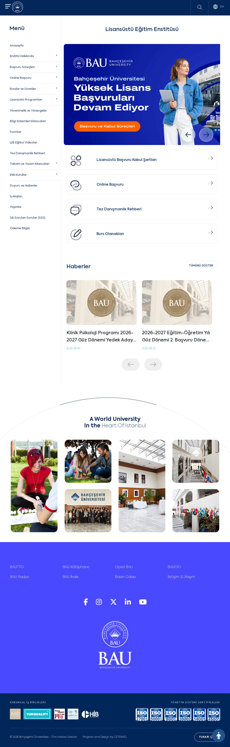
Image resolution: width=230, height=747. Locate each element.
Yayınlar (16, 207)
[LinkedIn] (128, 604)
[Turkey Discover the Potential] (37, 715)
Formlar (15, 132)
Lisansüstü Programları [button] (26, 99)
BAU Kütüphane (75, 567)
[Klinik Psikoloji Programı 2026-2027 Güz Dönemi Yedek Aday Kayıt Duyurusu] (101, 302)
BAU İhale (70, 577)
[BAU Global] (15, 715)
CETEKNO (120, 737)
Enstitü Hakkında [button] (22, 56)
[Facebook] (86, 604)
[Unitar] (73, 715)
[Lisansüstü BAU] (142, 94)
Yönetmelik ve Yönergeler (28, 110)
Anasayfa (17, 45)
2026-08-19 (73, 348)
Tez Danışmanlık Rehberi (27, 153)
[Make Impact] (59, 715)
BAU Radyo (19, 577)
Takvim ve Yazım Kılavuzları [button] (29, 164)
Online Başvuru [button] (20, 78)
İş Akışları (16, 196)
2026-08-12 (148, 348)
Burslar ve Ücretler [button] (23, 89)
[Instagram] (99, 604)
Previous (131, 364)
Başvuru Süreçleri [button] (22, 67)
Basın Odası (125, 577)
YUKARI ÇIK (207, 737)
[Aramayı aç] (199, 7)
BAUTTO (17, 567)
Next (153, 364)
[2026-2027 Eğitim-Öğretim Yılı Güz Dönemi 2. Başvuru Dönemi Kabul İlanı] (177, 302)
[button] (8, 7)
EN (221, 6)
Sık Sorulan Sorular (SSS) (27, 217)
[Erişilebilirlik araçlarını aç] (218, 735)
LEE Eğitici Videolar (23, 142)
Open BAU (124, 567)
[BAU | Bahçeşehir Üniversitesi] (17, 7)
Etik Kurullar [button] (18, 175)
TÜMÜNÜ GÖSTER (201, 265)
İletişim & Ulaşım (181, 577)
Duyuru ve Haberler (24, 185)
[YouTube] (142, 604)
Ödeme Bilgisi (20, 228)
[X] (113, 604)
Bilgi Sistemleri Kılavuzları (28, 121)
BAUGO (174, 567)
